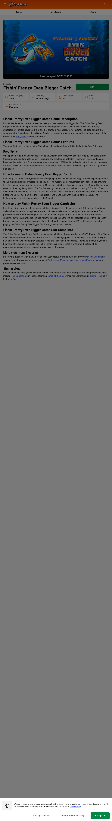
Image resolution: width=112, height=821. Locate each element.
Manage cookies (41, 815)
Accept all (100, 815)
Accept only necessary (72, 815)
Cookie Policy (75, 807)
